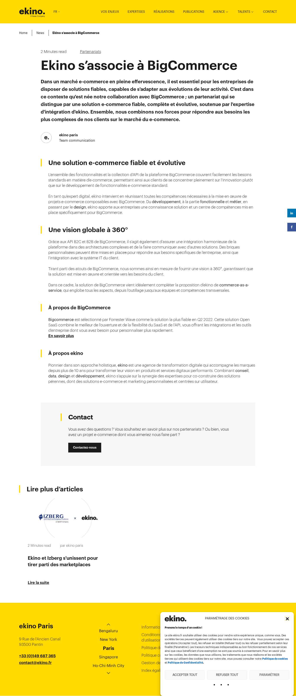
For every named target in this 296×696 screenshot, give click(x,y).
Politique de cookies (275, 659)
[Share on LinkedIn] (291, 213)
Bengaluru (108, 630)
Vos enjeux (110, 12)
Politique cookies (156, 655)
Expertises (136, 12)
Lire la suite (38, 582)
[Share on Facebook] (291, 227)
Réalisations (164, 12)
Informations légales (159, 627)
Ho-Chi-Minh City (108, 665)
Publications (193, 12)
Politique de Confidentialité (185, 663)
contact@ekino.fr (35, 663)
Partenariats (90, 51)
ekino (32, 11)
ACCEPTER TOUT (184, 674)
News (40, 33)
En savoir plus (61, 336)
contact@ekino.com (38, 668)
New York (108, 639)
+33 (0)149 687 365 (37, 656)
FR (55, 12)
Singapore (108, 657)
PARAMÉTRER (269, 674)
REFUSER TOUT (227, 674)
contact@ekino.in (35, 673)
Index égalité (152, 670)
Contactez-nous (84, 447)
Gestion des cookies (159, 663)
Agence (219, 12)
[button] (287, 618)
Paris (108, 648)
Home (23, 33)
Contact (270, 12)
